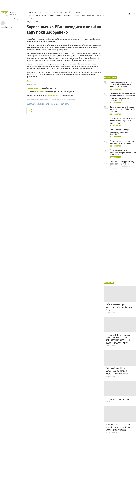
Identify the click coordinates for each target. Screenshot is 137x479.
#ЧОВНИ (56, 104)
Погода (44, 15)
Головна (51, 12)
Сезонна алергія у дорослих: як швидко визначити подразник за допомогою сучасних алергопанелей (122, 96)
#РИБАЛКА (40, 104)
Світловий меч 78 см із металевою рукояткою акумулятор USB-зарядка (117, 371)
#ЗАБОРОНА (49, 104)
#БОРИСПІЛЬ (65, 104)
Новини (63, 12)
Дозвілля (31, 15)
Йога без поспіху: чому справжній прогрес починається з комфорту (123, 152)
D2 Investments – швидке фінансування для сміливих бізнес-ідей (121, 132)
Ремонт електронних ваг (117, 399)
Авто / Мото (90, 15)
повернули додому (52, 95)
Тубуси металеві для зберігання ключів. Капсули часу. (119, 307)
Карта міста (51, 15)
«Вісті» (28, 80)
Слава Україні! (100, 15)
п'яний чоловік (40, 92)
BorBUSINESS (37, 12)
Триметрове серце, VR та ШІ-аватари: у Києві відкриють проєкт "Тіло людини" (122, 84)
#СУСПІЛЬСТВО (31, 104)
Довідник (76, 12)
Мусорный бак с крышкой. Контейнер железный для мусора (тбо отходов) (118, 427)
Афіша (38, 15)
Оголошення (59, 15)
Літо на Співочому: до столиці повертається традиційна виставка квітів (122, 120)
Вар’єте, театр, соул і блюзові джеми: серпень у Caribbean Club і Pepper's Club (123, 109)
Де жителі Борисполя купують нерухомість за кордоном (122, 142)
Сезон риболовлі (32, 88)
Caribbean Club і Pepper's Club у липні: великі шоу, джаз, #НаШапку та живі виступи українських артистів (122, 165)
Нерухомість (67, 15)
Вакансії (83, 15)
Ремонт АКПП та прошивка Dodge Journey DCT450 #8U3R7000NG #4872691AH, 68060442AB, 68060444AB (119, 339)
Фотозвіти (76, 15)
